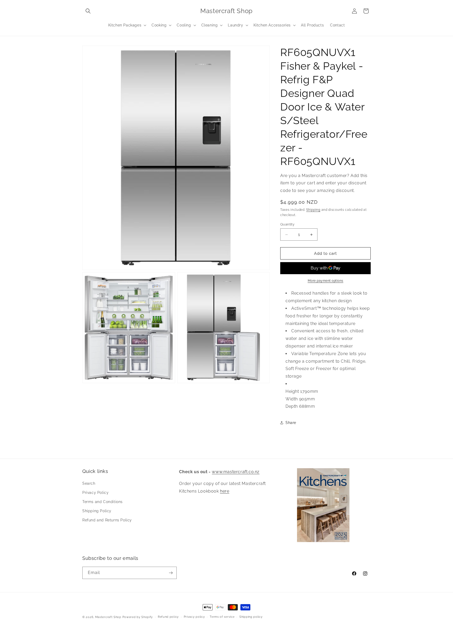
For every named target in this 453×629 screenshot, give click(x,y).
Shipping (313, 210)
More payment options (325, 281)
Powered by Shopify (137, 617)
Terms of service (222, 616)
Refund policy (168, 616)
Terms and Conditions (102, 502)
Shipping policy (251, 616)
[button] (88, 11)
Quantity (287, 224)
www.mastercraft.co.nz (236, 471)
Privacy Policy (95, 492)
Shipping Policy (96, 511)
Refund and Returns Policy (107, 520)
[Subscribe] (170, 573)
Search (88, 483)
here (224, 491)
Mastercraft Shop (108, 617)
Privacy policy (194, 616)
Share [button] (290, 423)
